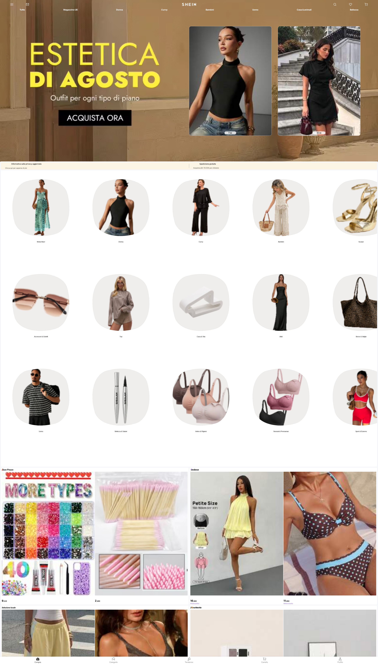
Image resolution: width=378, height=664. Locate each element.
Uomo (41, 431)
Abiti (281, 336)
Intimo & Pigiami (201, 431)
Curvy (201, 242)
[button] (366, 4)
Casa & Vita (201, 336)
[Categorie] (10, 4)
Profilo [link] (340, 662)
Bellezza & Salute (121, 431)
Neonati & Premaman (281, 431)
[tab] (22, 10)
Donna (121, 242)
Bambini (281, 242)
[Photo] (41, 207)
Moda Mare (41, 242)
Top (121, 336)
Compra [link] (38, 662)
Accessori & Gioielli (41, 336)
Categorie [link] (113, 662)
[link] (30, 4)
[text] (230, 132)
